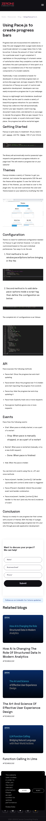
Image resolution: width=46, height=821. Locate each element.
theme (22, 135)
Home (4, 17)
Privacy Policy (11, 806)
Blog (20, 17)
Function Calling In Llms (20, 759)
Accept (24, 790)
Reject (39, 790)
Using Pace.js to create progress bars (31, 17)
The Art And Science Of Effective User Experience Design (21, 708)
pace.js (9, 135)
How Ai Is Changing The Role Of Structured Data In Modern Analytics (22, 653)
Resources (13, 17)
